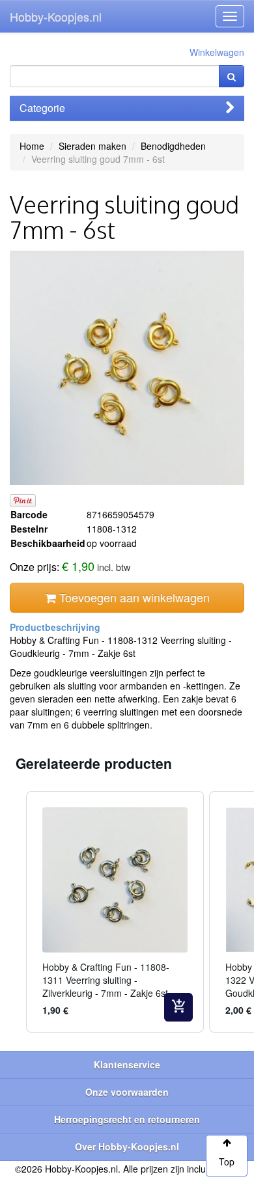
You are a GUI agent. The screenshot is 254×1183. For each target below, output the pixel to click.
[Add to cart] (178, 1007)
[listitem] (115, 912)
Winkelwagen (217, 52)
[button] (13, 911)
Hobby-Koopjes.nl (56, 16)
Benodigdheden (173, 145)
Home (32, 145)
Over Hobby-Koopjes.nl (127, 1146)
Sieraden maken (92, 145)
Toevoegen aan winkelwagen (133, 597)
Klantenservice (127, 1064)
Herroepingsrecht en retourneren (127, 1119)
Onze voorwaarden (127, 1091)
